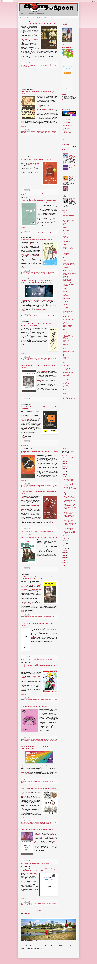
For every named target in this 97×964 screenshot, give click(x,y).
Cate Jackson (40, 658)
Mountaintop (65, 318)
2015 (64, 557)
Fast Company (47, 569)
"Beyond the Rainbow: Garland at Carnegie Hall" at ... (70, 502)
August (65, 538)
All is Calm (26, 64)
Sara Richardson (28, 274)
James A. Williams (27, 903)
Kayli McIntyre (29, 193)
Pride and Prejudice (30, 249)
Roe (56, 833)
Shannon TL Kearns (41, 617)
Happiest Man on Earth (67, 270)
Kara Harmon (23, 740)
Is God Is (40, 833)
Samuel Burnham (53, 193)
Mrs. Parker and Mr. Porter (68, 319)
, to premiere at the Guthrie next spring (30, 255)
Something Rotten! (66, 357)
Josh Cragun (29, 659)
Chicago (64, 236)
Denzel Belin (40, 699)
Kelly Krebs (28, 359)
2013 (64, 560)
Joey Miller (29, 486)
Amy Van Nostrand (32, 739)
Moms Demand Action (28, 603)
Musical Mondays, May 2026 (68, 320)
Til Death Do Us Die (67, 368)
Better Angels (37, 604)
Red (64, 341)
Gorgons (64, 260)
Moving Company (39, 232)
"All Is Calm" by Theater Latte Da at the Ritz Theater (38, 23)
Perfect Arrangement (67, 326)
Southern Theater (31, 823)
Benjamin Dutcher (47, 64)
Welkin (64, 389)
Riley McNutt (46, 65)
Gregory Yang (23, 659)
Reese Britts (47, 132)
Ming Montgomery (39, 571)
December (66, 476)
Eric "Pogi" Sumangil (40, 569)
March (65, 547)
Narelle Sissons (39, 740)
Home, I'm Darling (66, 277)
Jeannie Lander (24, 571)
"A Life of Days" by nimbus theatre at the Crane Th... (69, 516)
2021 (64, 471)
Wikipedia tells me (44, 371)
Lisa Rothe (28, 740)
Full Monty (65, 254)
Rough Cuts (53, 359)
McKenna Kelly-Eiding (28, 273)
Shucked (64, 352)
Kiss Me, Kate (65, 301)
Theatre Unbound (40, 385)
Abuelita (64, 214)
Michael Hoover (39, 903)
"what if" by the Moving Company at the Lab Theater (38, 200)
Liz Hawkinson (34, 486)
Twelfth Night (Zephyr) (67, 374)
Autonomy (38, 834)
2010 (64, 565)
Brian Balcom (26, 569)
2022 (64, 469)
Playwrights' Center (41, 781)
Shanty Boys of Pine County (68, 351)
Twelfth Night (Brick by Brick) (68, 372)
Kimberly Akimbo (66, 300)
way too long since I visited (33, 669)
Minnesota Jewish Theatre (46, 903)
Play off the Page (66, 129)
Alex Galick (26, 272)
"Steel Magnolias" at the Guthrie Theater (34, 707)
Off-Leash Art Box (35, 617)
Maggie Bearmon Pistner (25, 863)
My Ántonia (65, 322)
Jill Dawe (54, 358)
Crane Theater (45, 658)
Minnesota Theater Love (67, 125)
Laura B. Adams (33, 903)
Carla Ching (35, 569)
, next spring (41, 309)
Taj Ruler (29, 700)
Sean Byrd (23, 194)
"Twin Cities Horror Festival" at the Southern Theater (39, 788)
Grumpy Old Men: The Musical (69, 264)
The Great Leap (47, 839)
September (66, 537)
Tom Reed (33, 700)
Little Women (28, 254)
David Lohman (44, 442)
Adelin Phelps (26, 739)
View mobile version (39, 910)
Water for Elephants (67, 388)
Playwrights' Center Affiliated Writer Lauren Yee (43, 837)
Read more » (23, 58)
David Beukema (32, 485)
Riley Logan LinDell (43, 193)
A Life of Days (26, 658)
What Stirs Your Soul (67, 140)
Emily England (31, 616)
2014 (64, 559)
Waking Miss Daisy (66, 386)
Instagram (65, 24)
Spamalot (65, 358)
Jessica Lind (23, 531)
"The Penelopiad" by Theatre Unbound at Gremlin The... (69, 500)
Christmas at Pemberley (52, 131)
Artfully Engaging (66, 119)
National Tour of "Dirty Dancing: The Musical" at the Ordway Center (72, 188)
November (66, 477)
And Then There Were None (68, 221)
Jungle (64, 297)
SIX (63, 354)
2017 (64, 554)
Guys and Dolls (66, 267)
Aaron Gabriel (26, 358)
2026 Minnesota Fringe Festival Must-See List (72, 166)
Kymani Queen (33, 359)
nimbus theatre (34, 628)
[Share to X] (27, 62)
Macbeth (64, 305)
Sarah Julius (47, 781)
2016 (64, 555)
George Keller (36, 272)
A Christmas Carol (27, 191)
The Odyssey (36, 401)
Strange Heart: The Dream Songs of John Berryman (69, 361)
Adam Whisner (26, 442)
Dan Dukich (46, 315)
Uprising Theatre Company (50, 617)
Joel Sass (28, 571)
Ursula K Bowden (49, 401)
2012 (64, 562)
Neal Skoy (42, 531)
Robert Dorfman (24, 904)
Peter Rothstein (41, 65)
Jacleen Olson (42, 191)
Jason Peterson (53, 530)
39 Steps (64, 212)
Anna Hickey (33, 131)
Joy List (64, 294)
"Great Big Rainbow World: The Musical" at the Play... (70, 524)
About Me (26, 17)
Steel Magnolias (54, 740)
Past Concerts (53, 17)
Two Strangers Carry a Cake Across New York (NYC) (68, 377)
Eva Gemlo (23, 401)
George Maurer (43, 358)
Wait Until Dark (66, 383)
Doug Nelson (33, 191)
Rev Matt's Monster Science (51, 822)
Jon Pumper (55, 699)
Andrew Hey (30, 64)
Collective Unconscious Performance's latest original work (36, 300)
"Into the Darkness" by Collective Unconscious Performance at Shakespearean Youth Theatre (37, 281)
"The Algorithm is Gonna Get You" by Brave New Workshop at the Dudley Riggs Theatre (72, 156)
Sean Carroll (29, 904)
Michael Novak (28, 617)
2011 (64, 564)
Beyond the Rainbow (32, 442)
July (65, 540)
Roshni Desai (52, 132)
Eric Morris (42, 485)
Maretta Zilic (23, 617)
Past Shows (45, 17)
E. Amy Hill (49, 442)
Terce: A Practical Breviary (68, 366)
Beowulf (64, 223)
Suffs (64, 362)
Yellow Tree (51, 531)
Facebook (65, 23)
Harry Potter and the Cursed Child (69, 272)
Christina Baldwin (44, 131)
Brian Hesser (31, 658)
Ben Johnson (41, 64)
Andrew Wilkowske (35, 64)
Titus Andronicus (66, 369)
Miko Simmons (33, 571)
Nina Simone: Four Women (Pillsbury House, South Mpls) (68, 106)
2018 (64, 552)
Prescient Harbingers (50, 833)
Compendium (65, 121)
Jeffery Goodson (48, 191)
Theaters (33, 17)
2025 (64, 464)
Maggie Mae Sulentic (50, 616)
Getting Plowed (45, 699)
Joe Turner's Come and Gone (68, 292)
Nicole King (44, 740)
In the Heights (65, 288)
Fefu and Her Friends (67, 251)
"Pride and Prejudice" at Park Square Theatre (36, 240)
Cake (64, 233)
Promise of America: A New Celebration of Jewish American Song (69, 336)
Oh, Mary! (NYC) (66, 323)
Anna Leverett (26, 530)
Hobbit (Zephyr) (66, 276)
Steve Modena (23, 318)
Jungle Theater (42, 132)
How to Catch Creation (67, 279)
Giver (64, 257)
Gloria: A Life (25, 416)
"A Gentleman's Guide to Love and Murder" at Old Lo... (70, 505)
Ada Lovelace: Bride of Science (69, 215)
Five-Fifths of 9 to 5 (66, 253)
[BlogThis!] (25, 62)
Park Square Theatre (41, 273)
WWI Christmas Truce (33, 42)
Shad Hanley (26, 445)
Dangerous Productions (28, 822)
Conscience (65, 243)
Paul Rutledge (48, 273)
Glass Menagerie (66, 258)
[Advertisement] (39, 78)
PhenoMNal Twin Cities (67, 128)
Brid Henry (36, 658)
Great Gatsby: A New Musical (68, 263)
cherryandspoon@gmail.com (67, 99)
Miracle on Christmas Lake (35, 531)
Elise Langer (37, 530)
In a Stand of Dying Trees (39, 616)
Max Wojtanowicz (40, 486)
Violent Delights (66, 382)
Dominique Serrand (27, 232)
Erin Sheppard (35, 822)
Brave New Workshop (28, 699)
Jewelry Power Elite (67, 289)
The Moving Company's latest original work (46, 202)
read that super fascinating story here (46, 634)
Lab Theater (33, 232)
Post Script (65, 131)
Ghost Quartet (65, 256)
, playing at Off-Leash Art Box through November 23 (31, 589)
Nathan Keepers (45, 232)
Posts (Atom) (28, 913)
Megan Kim (32, 401)
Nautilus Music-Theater (47, 359)
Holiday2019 (26, 65)
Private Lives (65, 332)
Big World (65, 224)
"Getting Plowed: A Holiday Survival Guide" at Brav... (69, 518)
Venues (38, 17)
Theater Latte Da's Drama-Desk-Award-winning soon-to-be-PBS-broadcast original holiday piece (30, 38)
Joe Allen (53, 191)
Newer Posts (23, 908)
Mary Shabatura (33, 863)
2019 (64, 474)
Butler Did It (65, 231)
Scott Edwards (46, 863)
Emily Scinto (38, 485)
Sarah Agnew (50, 232)
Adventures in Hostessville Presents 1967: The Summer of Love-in (69, 217)
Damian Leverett (32, 530)
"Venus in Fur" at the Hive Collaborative (72, 199)
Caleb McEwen (34, 699)
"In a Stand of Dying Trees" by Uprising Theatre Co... (70, 513)
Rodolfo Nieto (51, 65)
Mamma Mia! (65, 307)
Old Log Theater (46, 486)
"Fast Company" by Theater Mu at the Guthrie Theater (39, 537)
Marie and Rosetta (66, 308)
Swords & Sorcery (66, 363)
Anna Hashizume (27, 315)
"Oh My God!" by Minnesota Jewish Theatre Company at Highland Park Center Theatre (39, 870)
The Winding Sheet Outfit (38, 823)
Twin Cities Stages (66, 139)
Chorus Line (65, 237)
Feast (64, 250)
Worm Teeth (65, 397)
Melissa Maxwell (33, 740)
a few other (33, 505)
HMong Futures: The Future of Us (69, 273)
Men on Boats (65, 310)
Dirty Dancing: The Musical (68, 247)
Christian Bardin (38, 131)
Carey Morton (26, 616)
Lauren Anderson (24, 700)
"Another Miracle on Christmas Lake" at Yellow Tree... (70, 508)
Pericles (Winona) (66, 328)
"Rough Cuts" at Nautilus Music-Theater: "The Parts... (70, 497)
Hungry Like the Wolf (67, 280)
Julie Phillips (28, 401)
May (65, 543)
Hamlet (64, 269)
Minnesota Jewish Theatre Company (29, 873)
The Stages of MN (66, 135)
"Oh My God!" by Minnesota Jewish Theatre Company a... (69, 532)
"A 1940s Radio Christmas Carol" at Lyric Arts (36, 159)
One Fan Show (66, 126)
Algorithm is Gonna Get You (68, 220)
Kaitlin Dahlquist (24, 193)
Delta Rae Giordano (52, 658)
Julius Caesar (65, 295)
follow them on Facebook (47, 308)
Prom (64, 333)
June (65, 542)
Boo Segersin (32, 315)
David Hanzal (50, 315)
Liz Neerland (34, 659)
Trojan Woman (66, 371)
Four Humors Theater (41, 822)
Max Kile (37, 193)
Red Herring (65, 343)
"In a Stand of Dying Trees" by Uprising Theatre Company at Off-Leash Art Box (37, 578)
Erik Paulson (47, 485)
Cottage (64, 244)
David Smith (31, 358)
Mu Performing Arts (46, 571)
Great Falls (65, 261)
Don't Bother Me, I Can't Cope (68, 248)
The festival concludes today (33, 812)
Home (21, 17)
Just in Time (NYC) (66, 298)
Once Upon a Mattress (67, 325)
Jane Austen (41, 272)
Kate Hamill (45, 272)
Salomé (64, 348)
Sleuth (64, 355)
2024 (64, 466)
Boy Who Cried (66, 230)
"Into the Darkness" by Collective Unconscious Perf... (69, 493)
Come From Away (66, 241)
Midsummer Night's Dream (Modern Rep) (68, 312)
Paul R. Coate (35, 65)
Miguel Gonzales (39, 359)
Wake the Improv (66, 385)
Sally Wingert (49, 740)
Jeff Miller (45, 616)
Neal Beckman (35, 273)
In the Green (65, 287)
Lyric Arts (34, 193)
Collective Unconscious (39, 315)
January (66, 550)
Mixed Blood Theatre (39, 863)
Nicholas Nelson (39, 659)
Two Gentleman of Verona (68, 375)
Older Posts (55, 908)
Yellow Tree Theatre (26, 497)
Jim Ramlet (31, 65)
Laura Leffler (35, 781)
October (66, 535)
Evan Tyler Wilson (37, 358)
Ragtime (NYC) (66, 340)
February (66, 548)
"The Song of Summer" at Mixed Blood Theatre (37, 829)
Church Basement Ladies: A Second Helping (68, 240)
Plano (64, 329)
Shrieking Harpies (24, 823)
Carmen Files (65, 234)
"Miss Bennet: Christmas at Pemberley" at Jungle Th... (69, 483)
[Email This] (24, 62)
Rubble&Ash (50, 659)
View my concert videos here (68, 457)
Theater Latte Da (27, 66)
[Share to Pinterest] (29, 62)
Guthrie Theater (52, 569)
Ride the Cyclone (66, 344)
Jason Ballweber (47, 530)
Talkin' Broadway (66, 134)
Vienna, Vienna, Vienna (67, 380)
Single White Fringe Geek (68, 132)
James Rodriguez (29, 132)
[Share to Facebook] (28, 62)
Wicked (64, 393)
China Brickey (30, 272)
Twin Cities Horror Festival (47, 823)
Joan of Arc (65, 291)
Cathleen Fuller (39, 442)
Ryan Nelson (46, 531)
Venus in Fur (65, 379)
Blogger (63, 954)
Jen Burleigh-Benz (49, 358)
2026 (64, 463)
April (65, 545)
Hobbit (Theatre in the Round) (69, 274)
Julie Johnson (23, 359)
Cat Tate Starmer (43, 739)
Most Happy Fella (66, 316)
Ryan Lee (48, 193)
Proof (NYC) (65, 338)
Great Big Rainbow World (28, 781)
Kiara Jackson (50, 272)
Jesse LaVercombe (36, 132)
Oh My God (54, 903)
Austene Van (38, 739)
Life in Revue (65, 124)
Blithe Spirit (65, 229)
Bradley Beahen (27, 485)
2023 (64, 468)
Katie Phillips (28, 531)
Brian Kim (30, 569)
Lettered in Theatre (66, 122)
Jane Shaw (54, 739)
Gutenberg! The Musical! (68, 266)
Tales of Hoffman (66, 365)
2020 (64, 473)
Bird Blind (65, 227)
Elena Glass (54, 442)
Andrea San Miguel (27, 131)
